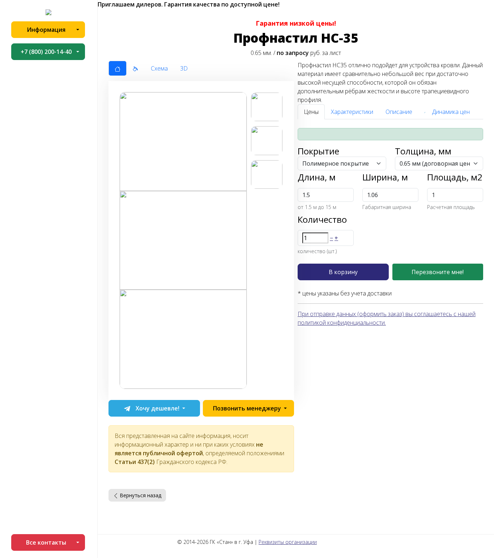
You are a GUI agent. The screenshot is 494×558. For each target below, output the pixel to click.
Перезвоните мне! (438, 272)
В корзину (343, 272)
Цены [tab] (311, 112)
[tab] (117, 68)
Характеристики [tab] (352, 112)
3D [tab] (184, 68)
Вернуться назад (139, 495)
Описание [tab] (399, 112)
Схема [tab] (159, 68)
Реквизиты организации (288, 541)
